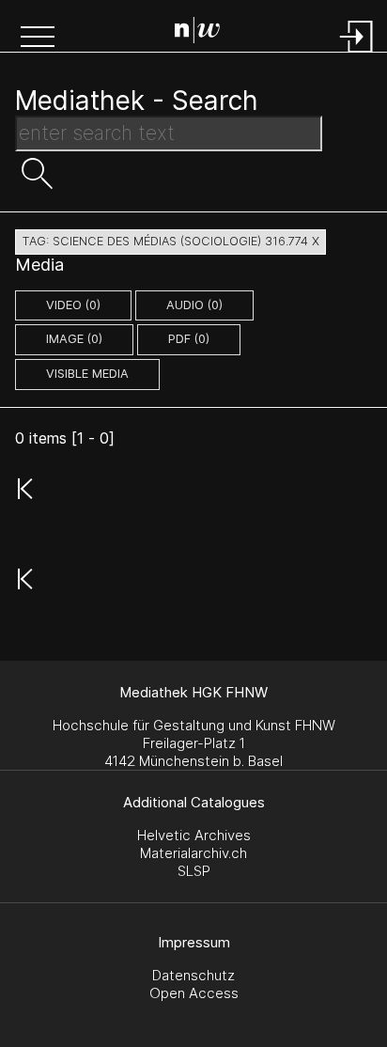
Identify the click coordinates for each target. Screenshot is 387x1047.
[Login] (356, 54)
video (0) (73, 305)
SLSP (194, 871)
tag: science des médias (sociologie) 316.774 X (170, 241)
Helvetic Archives (194, 835)
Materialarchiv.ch (193, 853)
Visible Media (87, 374)
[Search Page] (197, 33)
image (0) (74, 339)
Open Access (194, 993)
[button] (37, 38)
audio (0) (194, 305)
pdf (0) (188, 339)
